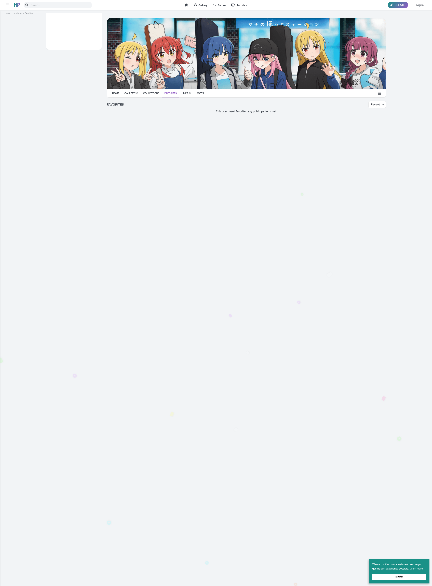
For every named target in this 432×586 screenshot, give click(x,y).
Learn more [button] (416, 568)
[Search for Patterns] (27, 5)
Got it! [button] (399, 576)
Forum (222, 5)
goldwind (18, 13)
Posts (200, 93)
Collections (151, 93)
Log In (420, 5)
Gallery (202, 5)
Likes (186, 93)
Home (186, 5)
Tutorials (242, 5)
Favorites (170, 93)
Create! (400, 5)
